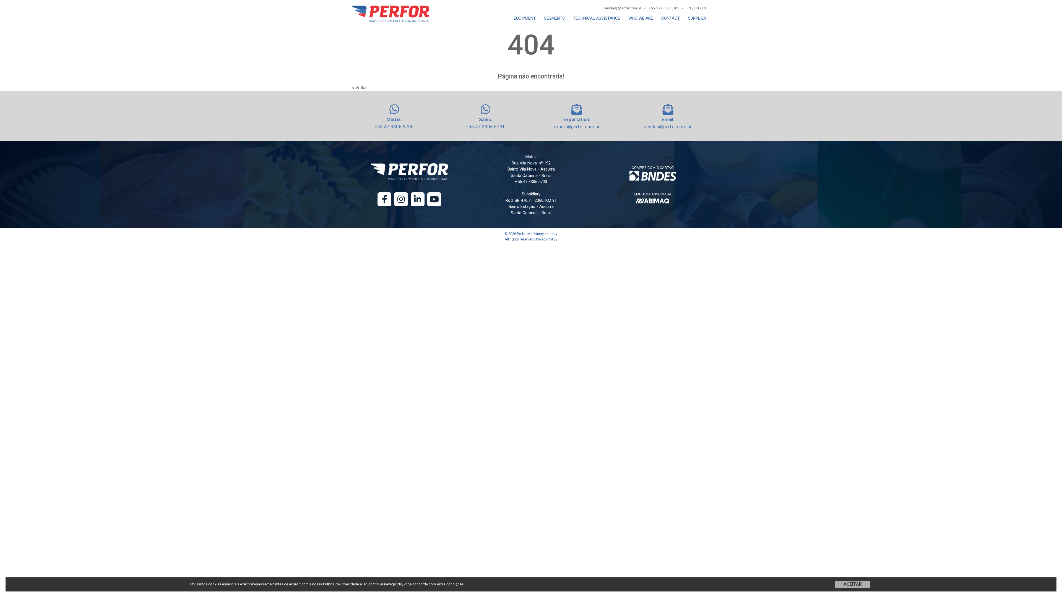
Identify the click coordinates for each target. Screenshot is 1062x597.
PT (689, 8)
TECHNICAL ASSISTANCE (596, 18)
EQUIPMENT (525, 18)
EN (696, 8)
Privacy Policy (546, 239)
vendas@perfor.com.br (668, 126)
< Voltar (359, 87)
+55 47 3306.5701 (485, 126)
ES (704, 8)
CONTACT (670, 18)
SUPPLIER (697, 18)
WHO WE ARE (640, 18)
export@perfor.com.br (577, 126)
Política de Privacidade (341, 584)
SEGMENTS (554, 18)
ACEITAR (853, 584)
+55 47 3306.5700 (394, 126)
